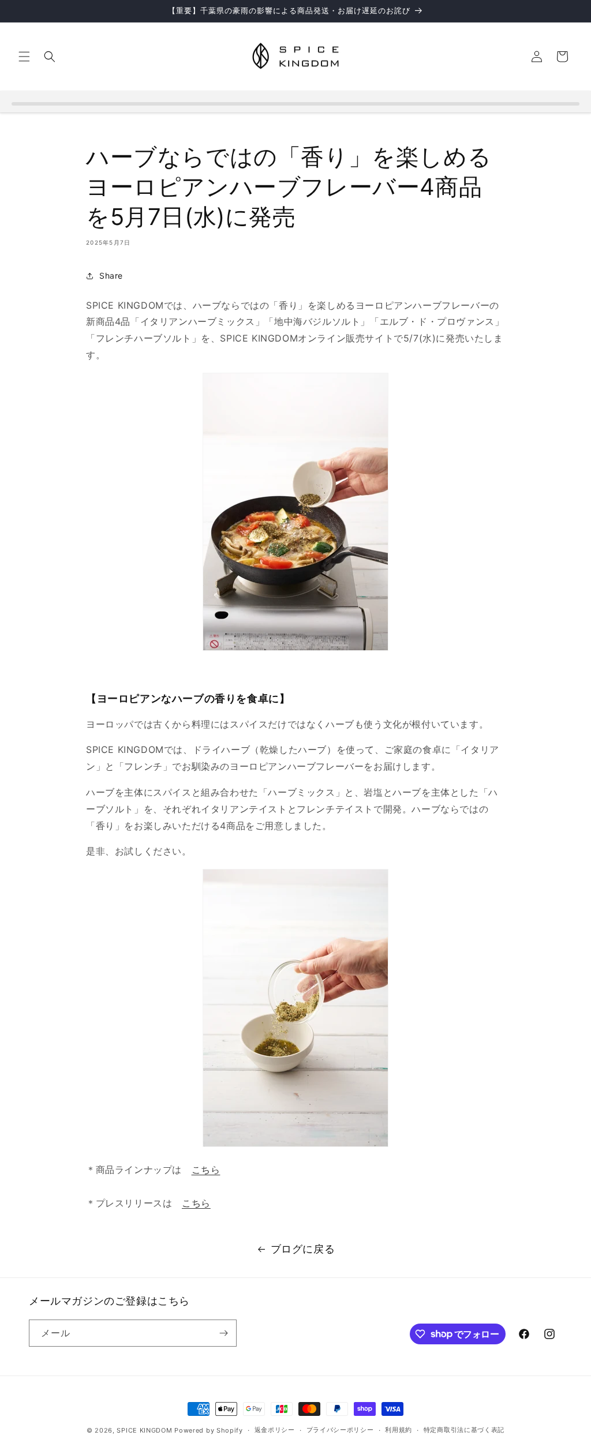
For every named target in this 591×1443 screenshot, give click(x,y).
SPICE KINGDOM (144, 1430)
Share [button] (111, 275)
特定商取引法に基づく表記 (464, 1430)
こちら (206, 1169)
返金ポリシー (275, 1430)
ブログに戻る (303, 1249)
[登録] (223, 1333)
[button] (24, 56)
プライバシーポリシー (340, 1430)
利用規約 (398, 1430)
